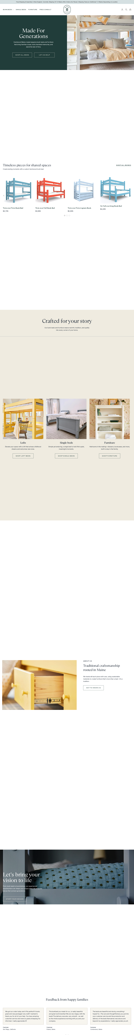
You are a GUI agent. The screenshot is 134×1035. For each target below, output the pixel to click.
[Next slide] (130, 196)
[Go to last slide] (4, 196)
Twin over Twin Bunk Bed (13, 208)
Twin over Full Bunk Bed (45, 208)
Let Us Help (44, 55)
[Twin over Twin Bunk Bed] (18, 190)
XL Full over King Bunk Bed (111, 206)
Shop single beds (66, 456)
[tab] (64, 215)
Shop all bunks (123, 165)
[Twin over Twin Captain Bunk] (83, 190)
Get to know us (93, 688)
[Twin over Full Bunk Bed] (50, 190)
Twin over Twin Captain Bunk (79, 208)
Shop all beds (22, 55)
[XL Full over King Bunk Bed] (115, 189)
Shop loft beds (23, 456)
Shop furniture (109, 456)
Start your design (15, 899)
